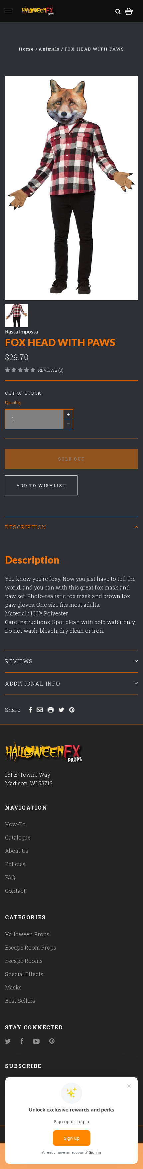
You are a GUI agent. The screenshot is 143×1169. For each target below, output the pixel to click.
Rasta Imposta (21, 331)
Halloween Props (27, 934)
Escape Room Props (30, 947)
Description (26, 527)
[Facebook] (22, 1041)
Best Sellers (20, 1000)
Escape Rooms (24, 960)
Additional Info (33, 683)
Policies (15, 863)
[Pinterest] (52, 1041)
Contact (15, 890)
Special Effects (24, 974)
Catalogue (18, 837)
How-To (15, 824)
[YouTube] (36, 1041)
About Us (16, 850)
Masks (13, 987)
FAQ (10, 877)
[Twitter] (8, 1041)
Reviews (19, 661)
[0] (129, 10)
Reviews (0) (51, 370)
